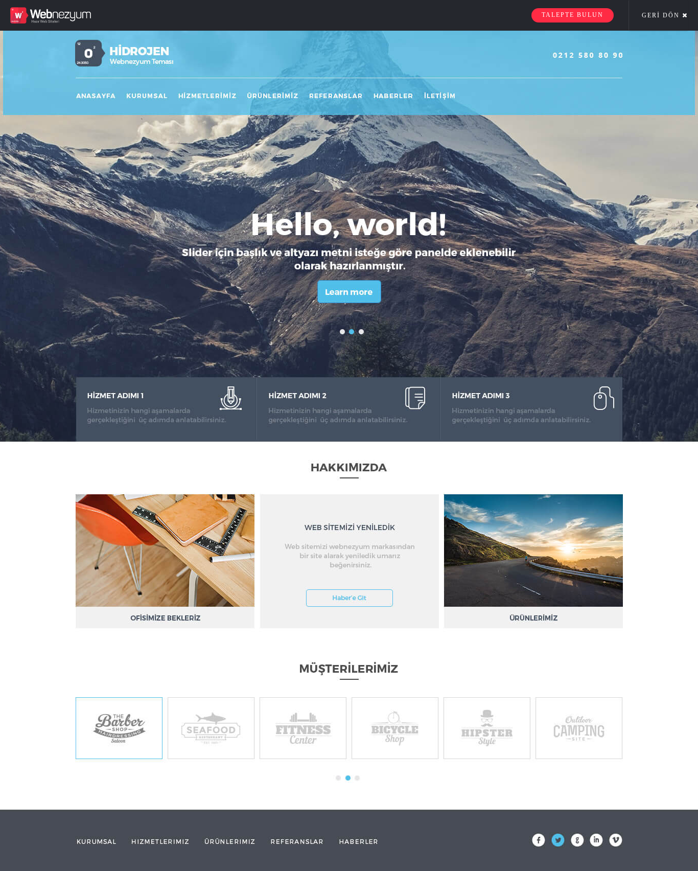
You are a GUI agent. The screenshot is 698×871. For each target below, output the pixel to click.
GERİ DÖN (662, 15)
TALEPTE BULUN (572, 14)
